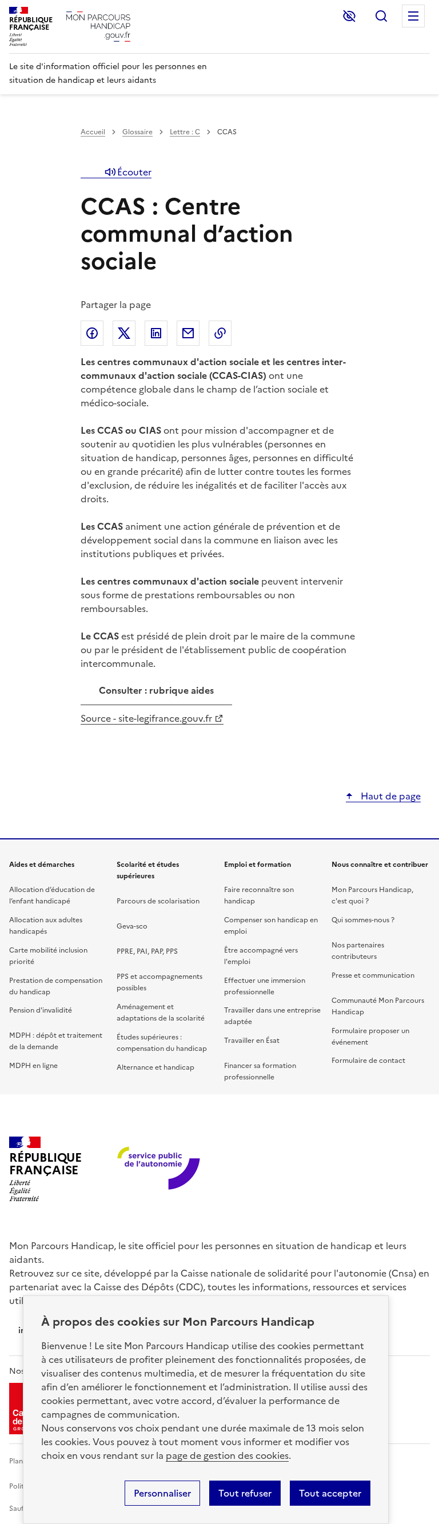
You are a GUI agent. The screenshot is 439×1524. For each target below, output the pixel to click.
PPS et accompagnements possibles (159, 982)
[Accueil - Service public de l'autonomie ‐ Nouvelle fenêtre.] (159, 1168)
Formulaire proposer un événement (370, 1036)
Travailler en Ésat (252, 1040)
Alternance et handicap (155, 1067)
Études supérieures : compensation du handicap (162, 1043)
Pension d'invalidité (40, 1010)
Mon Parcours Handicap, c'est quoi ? (372, 895)
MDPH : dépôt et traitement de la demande (55, 1041)
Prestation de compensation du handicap (55, 986)
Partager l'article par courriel (188, 333)
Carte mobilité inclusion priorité (48, 956)
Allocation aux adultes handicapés (45, 926)
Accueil (93, 132)
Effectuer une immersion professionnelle (264, 986)
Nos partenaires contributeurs (358, 951)
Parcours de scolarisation (158, 901)
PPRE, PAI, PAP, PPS (147, 951)
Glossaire (137, 132)
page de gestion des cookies (227, 1455)
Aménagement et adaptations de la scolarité (161, 1012)
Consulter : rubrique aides (156, 691)
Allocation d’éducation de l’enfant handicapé (52, 895)
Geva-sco (132, 926)
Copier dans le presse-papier (220, 333)
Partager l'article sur (92, 333)
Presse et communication (373, 975)
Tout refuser (245, 1493)
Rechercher (381, 16)
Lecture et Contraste (349, 16)
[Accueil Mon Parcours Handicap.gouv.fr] (98, 26)
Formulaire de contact (368, 1060)
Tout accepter (330, 1493)
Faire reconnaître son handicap (259, 895)
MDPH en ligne (33, 1066)
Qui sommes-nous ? (363, 920)
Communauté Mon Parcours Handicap (378, 1006)
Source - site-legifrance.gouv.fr (146, 718)
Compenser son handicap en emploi (271, 926)
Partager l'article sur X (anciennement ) (124, 333)
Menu (413, 16)
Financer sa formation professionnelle (260, 1071)
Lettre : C (185, 132)
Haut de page (389, 796)
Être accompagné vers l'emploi (261, 956)
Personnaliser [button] (162, 1493)
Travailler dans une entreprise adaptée (272, 1016)
